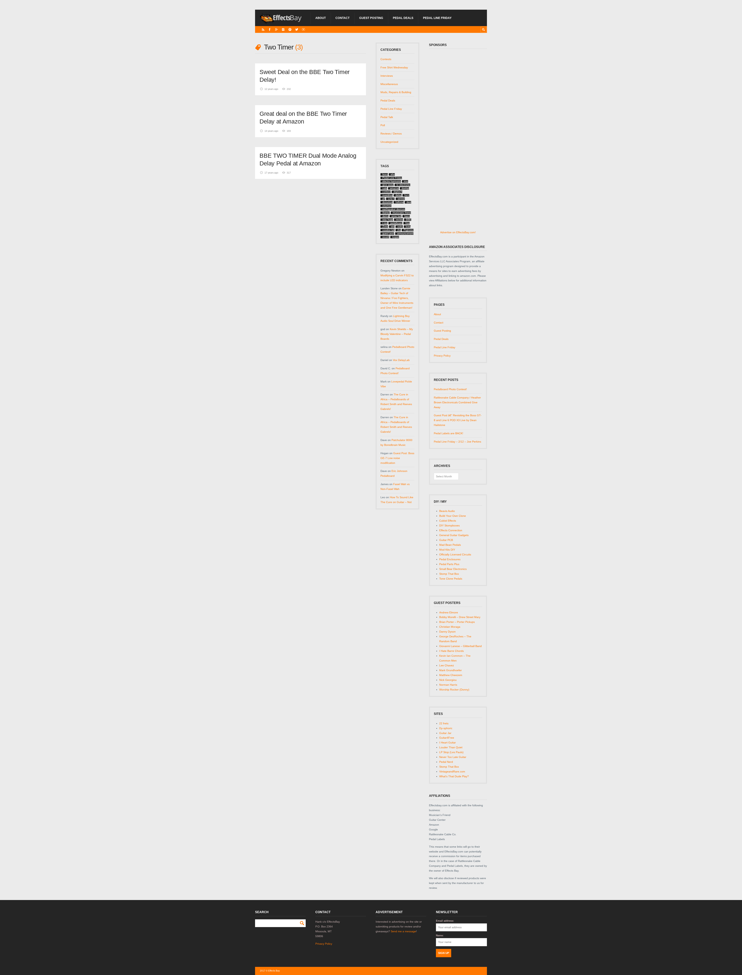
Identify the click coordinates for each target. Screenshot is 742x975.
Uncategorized (389, 141)
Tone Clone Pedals (450, 578)
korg (408, 226)
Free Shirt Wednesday (394, 67)
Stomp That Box (449, 573)
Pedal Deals (403, 18)
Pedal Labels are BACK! (448, 433)
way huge (387, 219)
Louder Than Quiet (450, 747)
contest (386, 192)
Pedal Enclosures (449, 559)
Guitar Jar (445, 733)
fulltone (400, 202)
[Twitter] (296, 29)
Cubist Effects (447, 520)
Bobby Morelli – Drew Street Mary (459, 617)
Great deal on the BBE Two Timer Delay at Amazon (303, 117)
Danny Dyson (447, 631)
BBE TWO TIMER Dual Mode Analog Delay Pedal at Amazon (308, 159)
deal (409, 202)
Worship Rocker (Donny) (454, 689)
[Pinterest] (290, 29)
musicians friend (402, 212)
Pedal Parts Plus (449, 564)
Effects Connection (450, 530)
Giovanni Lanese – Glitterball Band (460, 646)
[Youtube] (303, 29)
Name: (439, 935)
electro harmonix (391, 181)
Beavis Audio (447, 511)
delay (399, 195)
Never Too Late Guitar (452, 757)
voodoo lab (388, 230)
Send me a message (403, 931)
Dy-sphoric (445, 728)
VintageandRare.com (452, 771)
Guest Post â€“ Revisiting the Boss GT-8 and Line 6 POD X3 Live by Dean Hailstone (458, 420)
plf (383, 199)
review (399, 219)
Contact (342, 18)
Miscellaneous (389, 84)
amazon (394, 188)
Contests (385, 59)
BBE (408, 219)
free (407, 223)
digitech (398, 192)
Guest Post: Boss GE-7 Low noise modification (397, 458)
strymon (386, 205)
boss (385, 174)
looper (395, 237)
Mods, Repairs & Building (395, 92)
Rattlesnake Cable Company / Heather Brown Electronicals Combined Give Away (457, 402)
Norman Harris (448, 684)
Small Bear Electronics (453, 569)
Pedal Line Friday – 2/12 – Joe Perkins (457, 441)
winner (401, 199)
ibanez (386, 212)
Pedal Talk (386, 117)
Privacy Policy (442, 355)
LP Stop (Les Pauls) (451, 752)
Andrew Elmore (448, 612)
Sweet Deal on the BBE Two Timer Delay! (304, 76)
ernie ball (396, 216)
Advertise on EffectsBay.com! (458, 232)
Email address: (445, 920)
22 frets (443, 723)
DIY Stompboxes (449, 525)
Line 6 (391, 199)
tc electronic (403, 185)
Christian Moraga (449, 626)
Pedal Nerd (446, 761)
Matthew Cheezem (450, 675)
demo (385, 216)
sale (384, 188)
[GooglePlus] (276, 29)
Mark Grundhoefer (450, 670)
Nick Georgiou (448, 679)
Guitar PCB (446, 540)
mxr (406, 181)
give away (388, 185)
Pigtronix (409, 230)
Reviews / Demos (391, 133)
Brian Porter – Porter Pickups (457, 621)
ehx (393, 174)
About (320, 18)
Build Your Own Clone (452, 515)
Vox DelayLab (401, 360)
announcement (405, 233)
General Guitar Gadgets (454, 535)
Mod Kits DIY (447, 549)
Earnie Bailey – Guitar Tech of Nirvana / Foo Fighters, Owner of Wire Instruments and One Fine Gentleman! (396, 298)
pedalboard (396, 223)
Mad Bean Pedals (450, 544)
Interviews (386, 75)
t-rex (384, 223)
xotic (400, 226)
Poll (382, 125)
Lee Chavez (446, 665)
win (393, 226)
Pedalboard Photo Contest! (450, 389)
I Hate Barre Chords (451, 650)
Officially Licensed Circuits (455, 554)
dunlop (405, 188)
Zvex (385, 226)
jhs (399, 230)
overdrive (387, 195)
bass (407, 216)
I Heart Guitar (447, 742)
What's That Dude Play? (454, 776)
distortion (387, 202)
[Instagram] (283, 29)
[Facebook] (269, 29)
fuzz (406, 195)
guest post (388, 233)
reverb (385, 237)
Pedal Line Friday (437, 18)
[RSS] (263, 29)
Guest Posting (371, 18)
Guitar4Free (446, 737)
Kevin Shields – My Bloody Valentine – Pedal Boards (396, 334)
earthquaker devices (393, 209)
